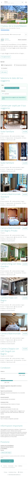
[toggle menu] (26, 2)
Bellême (3, 28)
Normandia (12, 28)
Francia (18, 28)
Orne (7, 28)
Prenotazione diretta (5, 30)
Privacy (5, 472)
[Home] (1, 465)
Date (2, 85)
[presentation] (14, 87)
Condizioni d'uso (12, 472)
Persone (3, 91)
